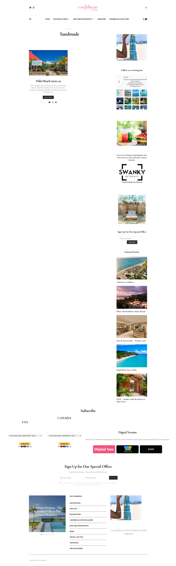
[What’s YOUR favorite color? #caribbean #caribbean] (127, 108)
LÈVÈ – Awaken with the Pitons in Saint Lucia (131, 400)
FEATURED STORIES (60, 19)
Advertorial (75, 503)
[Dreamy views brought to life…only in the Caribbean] (120, 101)
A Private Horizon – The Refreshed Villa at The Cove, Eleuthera (47, 511)
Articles (73, 509)
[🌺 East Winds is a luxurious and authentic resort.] (135, 101)
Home (47, 19)
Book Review (75, 514)
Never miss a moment (131, 137)
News (72, 531)
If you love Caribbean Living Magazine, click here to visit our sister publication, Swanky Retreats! (132, 157)
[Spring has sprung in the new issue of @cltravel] (127, 93)
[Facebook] (30, 7)
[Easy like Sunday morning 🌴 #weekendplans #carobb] (143, 93)
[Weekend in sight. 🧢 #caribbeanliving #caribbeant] (120, 108)
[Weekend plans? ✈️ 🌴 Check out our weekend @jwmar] (135, 93)
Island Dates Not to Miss (127, 370)
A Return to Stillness (125, 282)
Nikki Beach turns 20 (48, 81)
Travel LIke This (76, 537)
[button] (41, 534)
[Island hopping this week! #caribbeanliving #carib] (135, 108)
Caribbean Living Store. (126, 511)
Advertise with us (132, 217)
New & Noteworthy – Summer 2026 (131, 340)
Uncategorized (76, 548)
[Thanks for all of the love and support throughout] (127, 101)
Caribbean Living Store (119, 19)
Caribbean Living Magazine (81, 520)
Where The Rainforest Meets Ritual (131, 311)
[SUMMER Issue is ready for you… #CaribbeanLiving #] (120, 93)
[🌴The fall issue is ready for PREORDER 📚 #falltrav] (143, 101)
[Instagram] (33, 7)
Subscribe (101, 19)
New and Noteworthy (82, 19)
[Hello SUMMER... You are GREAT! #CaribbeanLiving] (143, 108)
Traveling (74, 543)
